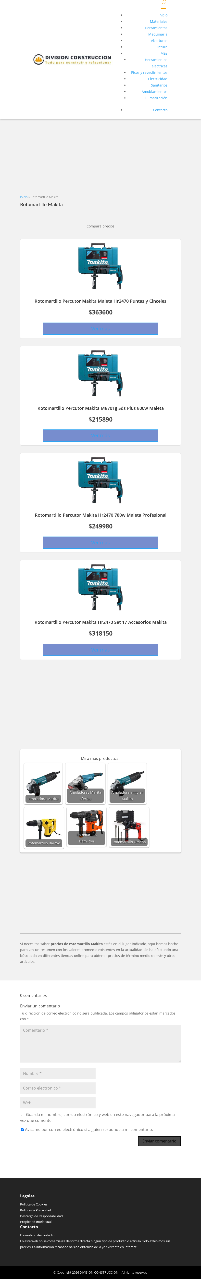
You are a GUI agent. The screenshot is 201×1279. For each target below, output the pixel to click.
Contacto (160, 110)
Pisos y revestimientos (149, 72)
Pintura (161, 47)
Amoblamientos (154, 91)
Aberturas (159, 40)
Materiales (158, 21)
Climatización (156, 98)
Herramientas (156, 27)
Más (164, 53)
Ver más (100, 328)
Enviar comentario (159, 1141)
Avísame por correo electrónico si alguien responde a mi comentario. (89, 1129)
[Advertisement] (100, 153)
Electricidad (157, 78)
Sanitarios (159, 85)
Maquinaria (157, 34)
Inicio (163, 15)
